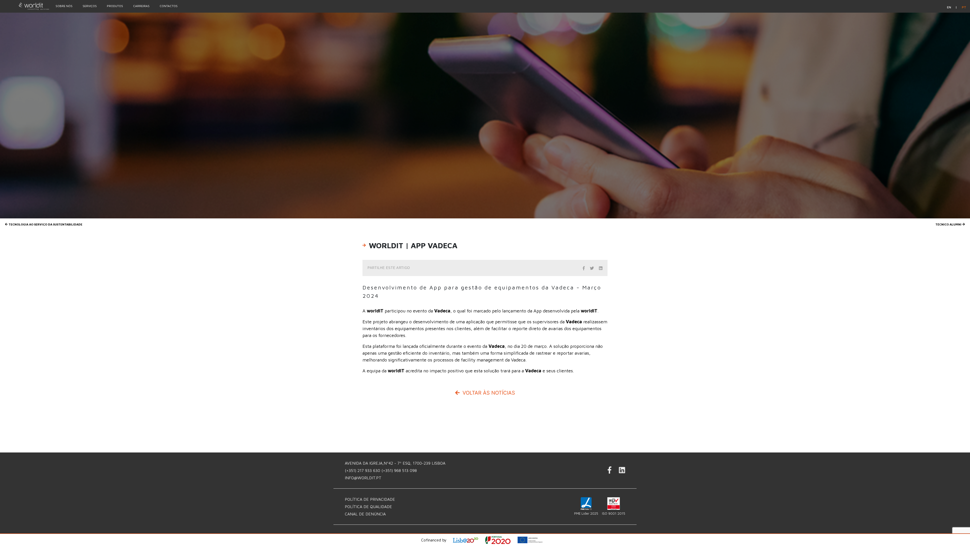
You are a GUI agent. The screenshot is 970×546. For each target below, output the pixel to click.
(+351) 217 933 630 (363, 470)
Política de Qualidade (368, 506)
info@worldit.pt (363, 477)
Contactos (169, 6)
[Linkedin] (622, 471)
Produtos (115, 6)
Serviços (90, 6)
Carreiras (141, 6)
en (949, 7)
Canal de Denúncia (365, 514)
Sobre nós (64, 6)
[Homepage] (25, 6)
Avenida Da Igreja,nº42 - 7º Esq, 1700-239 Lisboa (395, 463)
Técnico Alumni (948, 224)
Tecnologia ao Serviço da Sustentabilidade (45, 224)
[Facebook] (609, 471)
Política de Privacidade (370, 499)
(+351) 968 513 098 (399, 470)
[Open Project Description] (501, 540)
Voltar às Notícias (488, 393)
